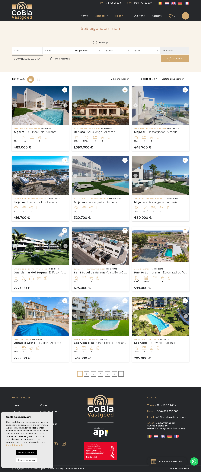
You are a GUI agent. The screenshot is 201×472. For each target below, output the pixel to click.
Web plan (79, 468)
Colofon (51, 468)
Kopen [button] (119, 15)
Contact (156, 15)
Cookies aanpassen (26, 460)
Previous (14, 105)
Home (84, 15)
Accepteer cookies (26, 452)
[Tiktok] (64, 444)
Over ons (139, 15)
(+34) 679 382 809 (143, 3)
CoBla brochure (49, 411)
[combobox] (27, 50)
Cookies (69, 468)
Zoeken (177, 58)
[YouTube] (56, 443)
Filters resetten (62, 58)
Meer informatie (14, 445)
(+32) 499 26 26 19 (113, 3)
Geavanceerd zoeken (27, 59)
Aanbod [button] (100, 15)
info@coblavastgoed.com (170, 417)
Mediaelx (184, 468)
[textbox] (27, 50)
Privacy (59, 468)
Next (66, 105)
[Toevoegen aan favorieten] (64, 90)
